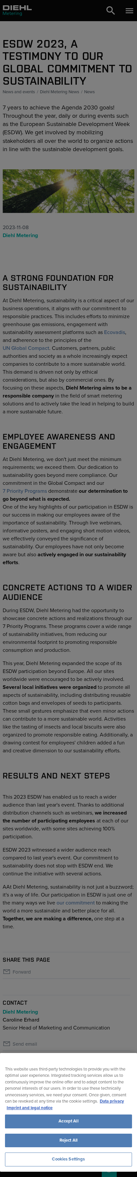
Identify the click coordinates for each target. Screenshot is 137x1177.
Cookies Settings (68, 1159)
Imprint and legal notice (30, 1108)
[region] (68, 1112)
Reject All (68, 1140)
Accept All (68, 1121)
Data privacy (112, 1101)
